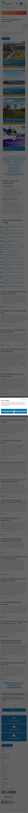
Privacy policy (24, 399)
